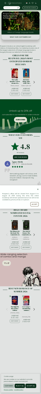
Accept (34, 204)
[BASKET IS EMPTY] (35, 3)
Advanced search (30, 7)
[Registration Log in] (29, 3)
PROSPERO (16, 3)
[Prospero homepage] (9, 3)
